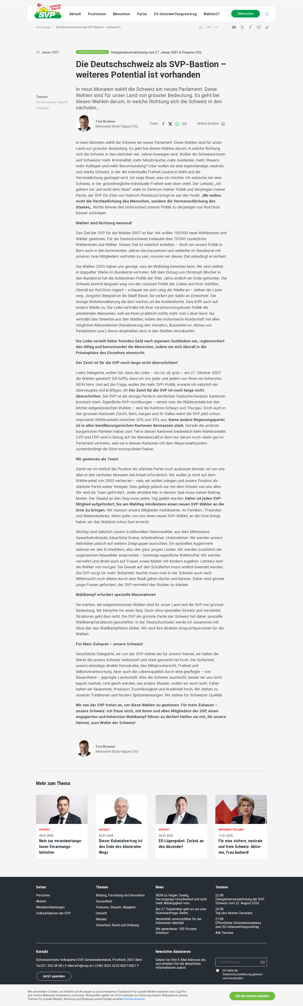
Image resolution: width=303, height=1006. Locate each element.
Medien (101, 919)
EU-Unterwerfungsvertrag (175, 14)
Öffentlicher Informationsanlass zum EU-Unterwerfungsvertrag (238, 925)
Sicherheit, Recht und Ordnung (117, 925)
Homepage (43, 27)
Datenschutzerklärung (237, 974)
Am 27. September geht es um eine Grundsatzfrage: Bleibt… (181, 911)
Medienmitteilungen (50, 907)
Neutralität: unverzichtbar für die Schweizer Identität (178, 921)
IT (216, 27)
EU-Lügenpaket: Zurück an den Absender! (181, 843)
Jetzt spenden (53, 976)
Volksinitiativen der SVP (53, 913)
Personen (43, 895)
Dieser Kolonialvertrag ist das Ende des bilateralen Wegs (120, 846)
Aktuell (41, 901)
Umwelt (101, 913)
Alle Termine (224, 933)
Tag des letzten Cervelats (233, 913)
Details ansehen (134, 999)
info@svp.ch (83, 966)
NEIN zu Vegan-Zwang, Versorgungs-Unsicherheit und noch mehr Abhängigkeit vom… (181, 899)
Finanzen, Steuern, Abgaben (116, 907)
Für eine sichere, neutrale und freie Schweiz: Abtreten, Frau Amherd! (240, 846)
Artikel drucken (208, 123)
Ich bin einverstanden (252, 996)
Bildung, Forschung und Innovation (120, 895)
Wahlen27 (212, 14)
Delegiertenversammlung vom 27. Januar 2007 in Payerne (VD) (156, 52)
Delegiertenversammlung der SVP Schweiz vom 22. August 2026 (239, 901)
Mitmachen (246, 14)
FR (209, 27)
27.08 (219, 919)
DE (201, 27)
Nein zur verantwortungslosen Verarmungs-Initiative (60, 846)
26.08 (219, 909)
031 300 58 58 (51, 966)
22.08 (219, 895)
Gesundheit (104, 901)
